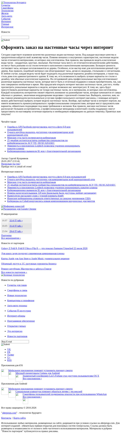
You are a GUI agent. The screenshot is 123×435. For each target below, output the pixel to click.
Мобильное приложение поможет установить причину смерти (40, 370)
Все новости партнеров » (14, 272)
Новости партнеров (17, 336)
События (5, 18)
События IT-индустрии (19, 310)
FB (8, 352)
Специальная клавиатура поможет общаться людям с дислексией (49, 391)
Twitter (10, 355)
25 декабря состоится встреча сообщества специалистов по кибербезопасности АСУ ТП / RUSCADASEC (37, 141)
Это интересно (14, 331)
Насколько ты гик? (10, 164)
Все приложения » (32, 378)
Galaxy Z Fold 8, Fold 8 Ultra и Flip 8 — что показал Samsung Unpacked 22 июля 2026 (44, 248)
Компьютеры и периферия (20, 300)
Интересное (7, 27)
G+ (8, 357)
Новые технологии (17, 295)
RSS (9, 360)
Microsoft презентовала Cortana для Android (38, 373)
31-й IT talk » (16, 226)
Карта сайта (20, 418)
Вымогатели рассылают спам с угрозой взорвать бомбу (35, 195)
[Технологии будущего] (13, 2)
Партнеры (6, 235)
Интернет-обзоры (16, 316)
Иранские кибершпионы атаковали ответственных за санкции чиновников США (49, 198)
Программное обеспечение (21, 321)
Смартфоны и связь (17, 290)
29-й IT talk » (16, 231)
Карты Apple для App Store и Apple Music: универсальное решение (35, 258)
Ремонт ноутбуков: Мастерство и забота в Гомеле (26, 268)
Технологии (7, 10)
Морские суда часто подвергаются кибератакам (31, 137)
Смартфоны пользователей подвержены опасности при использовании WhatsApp (65, 394)
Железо (5, 13)
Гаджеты (5, 5)
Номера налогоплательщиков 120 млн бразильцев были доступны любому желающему (51, 193)
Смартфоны (7, 8)
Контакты (6, 418)
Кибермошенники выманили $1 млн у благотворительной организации (44, 151)
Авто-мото (6, 16)
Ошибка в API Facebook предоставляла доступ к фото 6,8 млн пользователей (46, 176)
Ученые (5, 24)
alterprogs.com (9, 413)
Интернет (6, 21)
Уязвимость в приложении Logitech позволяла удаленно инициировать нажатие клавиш (52, 187)
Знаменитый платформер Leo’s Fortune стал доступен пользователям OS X (61, 376)
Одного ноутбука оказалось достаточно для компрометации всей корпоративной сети (51, 179)
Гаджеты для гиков (17, 285)
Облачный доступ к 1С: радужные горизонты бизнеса (28, 263)
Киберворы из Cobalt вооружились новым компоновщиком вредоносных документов (51, 201)
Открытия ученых (16, 326)
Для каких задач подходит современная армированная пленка (32, 253)
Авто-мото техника (17, 305)
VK (9, 349)
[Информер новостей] (12, 206)
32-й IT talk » (16, 220)
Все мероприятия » (11, 238)
